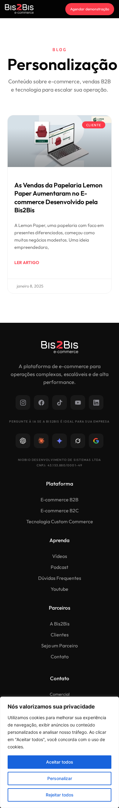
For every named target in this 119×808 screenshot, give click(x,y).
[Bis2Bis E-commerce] (19, 9)
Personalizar (59, 778)
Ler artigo (26, 262)
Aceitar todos (59, 761)
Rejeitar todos (60, 794)
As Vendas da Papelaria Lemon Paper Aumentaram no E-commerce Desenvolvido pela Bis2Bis (58, 197)
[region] (59, 752)
